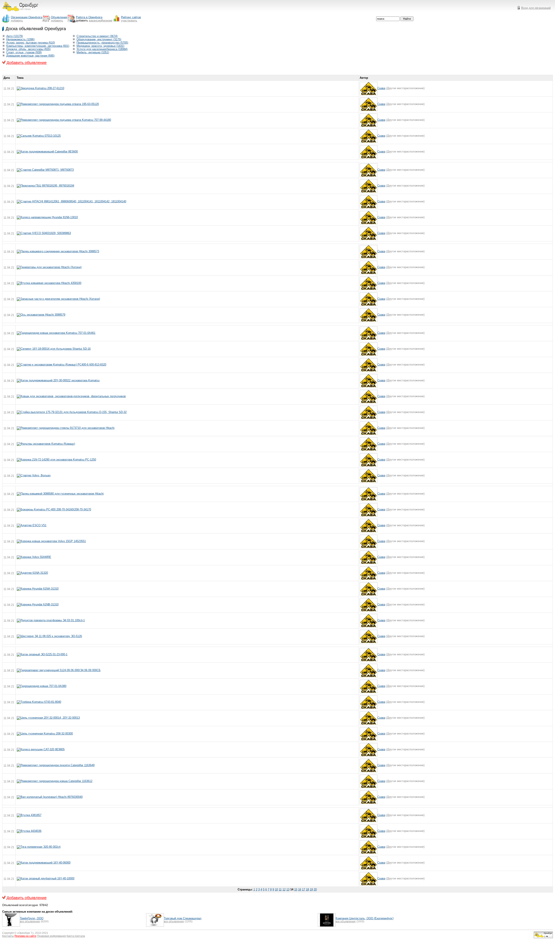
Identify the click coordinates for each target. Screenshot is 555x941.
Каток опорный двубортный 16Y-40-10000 (47, 878)
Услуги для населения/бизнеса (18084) (102, 49)
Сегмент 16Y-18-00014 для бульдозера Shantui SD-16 (56, 348)
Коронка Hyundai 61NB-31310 (40, 604)
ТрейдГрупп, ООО (31, 918)
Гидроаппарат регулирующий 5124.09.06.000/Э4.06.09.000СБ (61, 670)
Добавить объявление (27, 63)
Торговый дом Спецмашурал (182, 918)
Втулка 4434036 (31, 831)
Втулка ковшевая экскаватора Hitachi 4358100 (51, 283)
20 (315, 889)
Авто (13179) (14, 36)
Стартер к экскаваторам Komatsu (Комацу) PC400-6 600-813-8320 (63, 364)
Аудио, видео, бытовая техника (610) (30, 42)
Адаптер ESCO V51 (33, 525)
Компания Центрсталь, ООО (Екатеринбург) (364, 918)
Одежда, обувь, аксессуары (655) (28, 49)
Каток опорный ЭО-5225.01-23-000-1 (44, 654)
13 (287, 889)
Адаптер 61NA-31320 (34, 572)
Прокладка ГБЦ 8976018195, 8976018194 (47, 185)
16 (299, 889)
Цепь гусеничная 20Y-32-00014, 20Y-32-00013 (50, 717)
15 (295, 889)
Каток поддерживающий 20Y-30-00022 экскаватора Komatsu (60, 380)
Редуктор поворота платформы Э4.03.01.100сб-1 (53, 620)
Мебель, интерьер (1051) (93, 52)
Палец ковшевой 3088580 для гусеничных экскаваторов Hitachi (62, 493)
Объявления (59, 17)
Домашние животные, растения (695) (30, 55)
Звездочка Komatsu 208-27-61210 (42, 88)
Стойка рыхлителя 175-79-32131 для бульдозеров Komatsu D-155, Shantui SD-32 (74, 412)
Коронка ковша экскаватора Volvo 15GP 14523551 (53, 541)
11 (280, 889)
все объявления (30, 921)
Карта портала (76, 936)
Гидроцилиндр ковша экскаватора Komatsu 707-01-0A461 (58, 332)
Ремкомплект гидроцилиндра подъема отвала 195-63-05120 (60, 104)
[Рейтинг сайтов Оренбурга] (543, 937)
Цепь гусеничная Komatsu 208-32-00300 (47, 733)
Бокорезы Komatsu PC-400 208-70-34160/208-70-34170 (56, 509)
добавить (17, 20)
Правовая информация (51, 936)
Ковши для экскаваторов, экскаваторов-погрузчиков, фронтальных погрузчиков (73, 396)
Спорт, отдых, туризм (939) (24, 52)
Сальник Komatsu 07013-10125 (41, 135)
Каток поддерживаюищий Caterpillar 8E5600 (49, 151)
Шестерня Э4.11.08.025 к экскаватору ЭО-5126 (51, 636)
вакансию (95, 20)
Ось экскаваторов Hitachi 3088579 (43, 314)
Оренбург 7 (25, 932)
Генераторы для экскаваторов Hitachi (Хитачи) (51, 267)
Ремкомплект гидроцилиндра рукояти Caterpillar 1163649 (58, 765)
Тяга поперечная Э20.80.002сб (40, 846)
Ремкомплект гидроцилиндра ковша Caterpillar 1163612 (56, 781)
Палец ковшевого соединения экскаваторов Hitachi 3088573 (60, 251)
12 (284, 889)
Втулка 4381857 (31, 815)
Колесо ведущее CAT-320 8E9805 (43, 749)
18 (307, 889)
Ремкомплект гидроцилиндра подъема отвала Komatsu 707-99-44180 (66, 119)
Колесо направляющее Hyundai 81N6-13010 (49, 217)
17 (303, 889)
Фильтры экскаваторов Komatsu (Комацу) (48, 443)
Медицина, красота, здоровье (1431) (100, 46)
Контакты (8, 936)
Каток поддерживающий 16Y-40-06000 (45, 862)
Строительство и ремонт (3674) (97, 36)
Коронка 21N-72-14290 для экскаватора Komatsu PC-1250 (58, 459)
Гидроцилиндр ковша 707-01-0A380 (43, 686)
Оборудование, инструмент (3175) (99, 39)
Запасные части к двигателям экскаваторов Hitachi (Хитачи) (60, 298)
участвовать (129, 20)
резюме (107, 20)
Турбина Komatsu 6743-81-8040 (41, 701)
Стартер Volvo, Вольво (36, 475)
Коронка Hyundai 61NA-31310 (40, 588)
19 (311, 889)
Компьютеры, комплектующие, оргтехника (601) (37, 46)
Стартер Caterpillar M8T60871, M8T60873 (47, 169)
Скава (381, 88)
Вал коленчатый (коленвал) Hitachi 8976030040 (52, 796)
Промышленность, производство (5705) (102, 42)
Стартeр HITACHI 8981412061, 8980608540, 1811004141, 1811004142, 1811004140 (73, 201)
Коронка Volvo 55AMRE (36, 557)
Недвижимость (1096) (20, 39)
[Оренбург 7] (21, 12)
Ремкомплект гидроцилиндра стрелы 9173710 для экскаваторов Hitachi (67, 428)
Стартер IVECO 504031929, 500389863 (46, 233)
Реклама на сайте (25, 936)
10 (276, 889)
